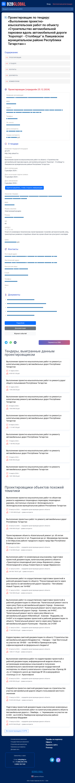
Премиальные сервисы (18, 747)
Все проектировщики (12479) (16, 731)
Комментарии (14, 81)
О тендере (12, 63)
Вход (48, 4)
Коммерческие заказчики (19, 739)
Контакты (12, 69)
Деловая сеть (15, 749)
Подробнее (20, 323)
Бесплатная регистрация (62, 4)
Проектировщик (15, 57)
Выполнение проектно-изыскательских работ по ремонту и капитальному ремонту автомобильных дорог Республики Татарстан (33, 364)
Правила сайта (52, 745)
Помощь (49, 747)
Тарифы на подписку (54, 739)
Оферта (49, 742)
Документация (20, 328)
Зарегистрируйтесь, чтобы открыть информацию (24, 188)
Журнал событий (20, 333)
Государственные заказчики (20, 742)
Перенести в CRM (54, 342)
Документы (13, 75)
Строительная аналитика (19, 744)
